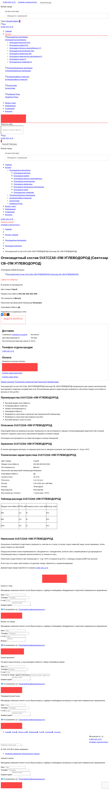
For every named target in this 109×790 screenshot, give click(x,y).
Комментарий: (6, 605)
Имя (3, 595)
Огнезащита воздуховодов (24, 181)
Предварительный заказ (20, 366)
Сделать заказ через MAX (12, 373)
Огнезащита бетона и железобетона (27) (25, 48)
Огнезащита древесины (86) (20, 53)
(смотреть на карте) (19, 334)
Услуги (41, 732)
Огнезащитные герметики (24, 192)
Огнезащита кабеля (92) (18, 45)
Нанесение (42, 382)
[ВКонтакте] (2, 314)
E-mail (3, 600)
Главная (8, 31)
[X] (8, 314)
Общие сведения (7, 382)
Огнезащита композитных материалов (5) (25, 56)
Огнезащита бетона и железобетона (28, 178)
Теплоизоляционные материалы (18, 70)
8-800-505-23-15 (42, 567)
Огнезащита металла (22, 173)
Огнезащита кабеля (21, 175)
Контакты (8, 111)
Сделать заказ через (10, 377)
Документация (53, 382)
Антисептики (10, 88)
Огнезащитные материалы (15, 39)
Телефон (5, 597)
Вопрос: (4, 641)
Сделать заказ (54, 578)
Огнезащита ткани (21, 189)
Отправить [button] (11, 690)
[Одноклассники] (5, 314)
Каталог (8, 34)
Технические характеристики (26, 382)
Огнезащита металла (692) (19, 42)
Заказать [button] (11, 615)
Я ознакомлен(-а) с (24, 609)
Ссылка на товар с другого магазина (15, 674)
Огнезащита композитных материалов (29, 187)
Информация (10, 105)
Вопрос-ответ (10, 103)
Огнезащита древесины (23, 184)
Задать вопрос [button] (12, 651)
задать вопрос (13, 319)
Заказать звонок (13, 117)
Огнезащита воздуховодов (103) (21, 51)
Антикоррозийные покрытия (16, 79)
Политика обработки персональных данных (22, 753)
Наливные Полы (11, 97)
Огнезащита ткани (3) (17, 59)
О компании (9, 108)
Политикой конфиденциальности (32, 609)
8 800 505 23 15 (8, 351)
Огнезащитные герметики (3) (20, 62)
